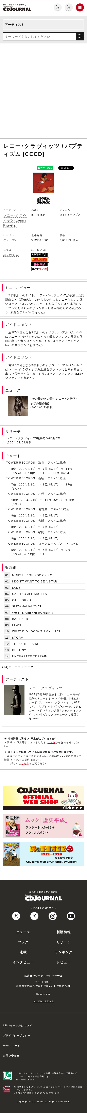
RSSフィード (11, 1045)
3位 (45, 515)
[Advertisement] (43, 91)
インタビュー (23, 961)
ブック (23, 941)
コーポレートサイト (43, 1001)
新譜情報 (64, 931)
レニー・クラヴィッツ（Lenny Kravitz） (15, 220)
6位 (45, 469)
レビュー (64, 961)
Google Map (43, 993)
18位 (31, 473)
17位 (69, 484)
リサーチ (64, 941)
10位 (14, 500)
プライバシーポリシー (17, 1035)
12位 (31, 554)
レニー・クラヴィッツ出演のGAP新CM (33, 438)
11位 (69, 469)
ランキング (64, 951)
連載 (23, 951)
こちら (52, 742)
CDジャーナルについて (17, 1025)
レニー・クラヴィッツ (46, 687)
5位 (13, 550)
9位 (13, 515)
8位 (13, 469)
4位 (45, 550)
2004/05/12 (11, 254)
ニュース (23, 931)
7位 (13, 484)
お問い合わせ (11, 1055)
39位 (56, 473)
